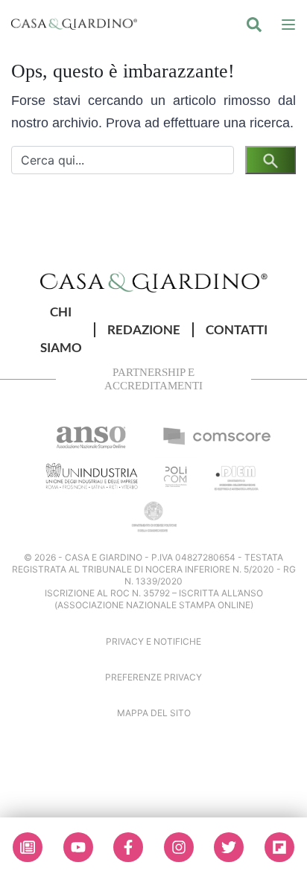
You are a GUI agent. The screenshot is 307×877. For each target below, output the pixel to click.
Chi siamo (61, 329)
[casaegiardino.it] (74, 24)
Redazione (143, 329)
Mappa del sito (154, 712)
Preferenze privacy (153, 677)
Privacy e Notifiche (153, 641)
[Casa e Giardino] (153, 282)
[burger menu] (288, 24)
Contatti (237, 329)
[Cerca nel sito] (254, 23)
